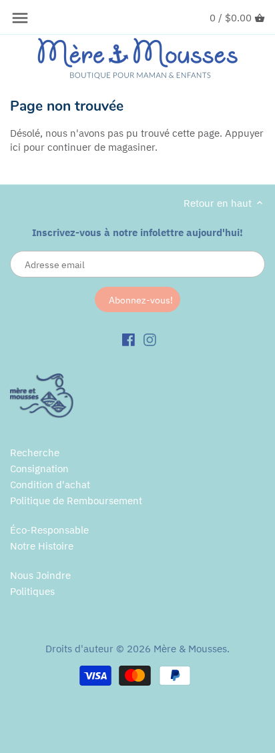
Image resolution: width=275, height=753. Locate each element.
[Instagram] (150, 338)
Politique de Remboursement (76, 500)
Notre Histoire (41, 546)
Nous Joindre (40, 575)
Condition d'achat (50, 484)
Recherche (34, 452)
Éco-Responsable (49, 530)
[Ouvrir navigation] (20, 18)
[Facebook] (128, 338)
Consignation (39, 468)
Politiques (32, 591)
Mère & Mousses (190, 648)
